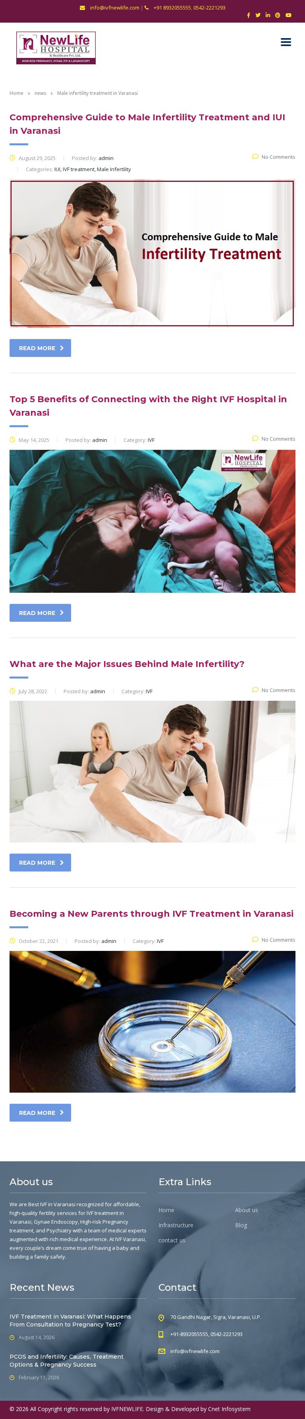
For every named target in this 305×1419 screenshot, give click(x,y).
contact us (171, 1240)
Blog (241, 1225)
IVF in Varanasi (57, 1204)
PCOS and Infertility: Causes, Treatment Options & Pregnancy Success (67, 1360)
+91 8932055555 (171, 7)
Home (16, 93)
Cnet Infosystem (229, 1409)
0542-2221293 (209, 7)
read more (37, 348)
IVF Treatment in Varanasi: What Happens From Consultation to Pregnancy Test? (70, 1320)
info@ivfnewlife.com (114, 7)
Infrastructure (175, 1225)
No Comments (278, 156)
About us (246, 1210)
